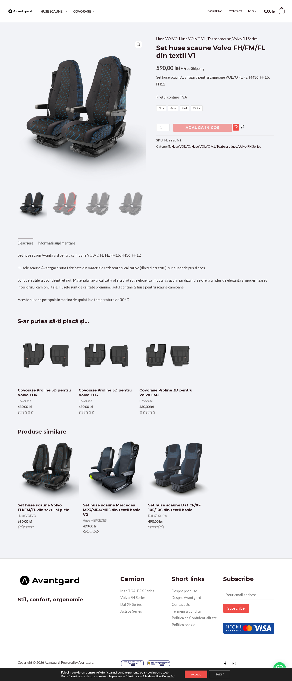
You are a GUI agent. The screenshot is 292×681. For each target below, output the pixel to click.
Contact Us (181, 604)
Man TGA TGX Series (137, 591)
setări (170, 676)
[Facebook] (225, 663)
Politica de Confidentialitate (194, 618)
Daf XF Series (131, 604)
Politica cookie (183, 624)
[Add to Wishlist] (236, 127)
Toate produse (219, 39)
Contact (236, 11)
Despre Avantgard (186, 597)
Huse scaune (51, 11)
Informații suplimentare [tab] (56, 243)
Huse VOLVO (167, 39)
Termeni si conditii (186, 611)
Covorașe (82, 11)
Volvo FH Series (245, 39)
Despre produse (184, 591)
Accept (196, 674)
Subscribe (236, 608)
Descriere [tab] (25, 243)
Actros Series (131, 611)
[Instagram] (234, 663)
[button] (138, 44)
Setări (219, 674)
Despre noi (215, 11)
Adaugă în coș (203, 127)
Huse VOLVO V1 (192, 39)
